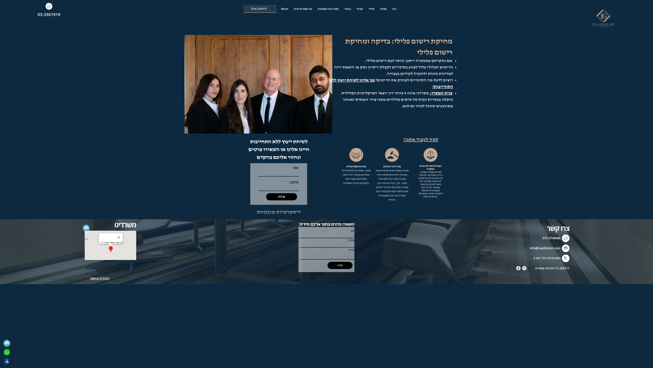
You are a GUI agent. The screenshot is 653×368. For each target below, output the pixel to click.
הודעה (351, 250)
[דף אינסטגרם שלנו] (524, 268)
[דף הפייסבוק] (518, 268)
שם (295, 168)
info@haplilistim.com (545, 248)
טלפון (294, 182)
